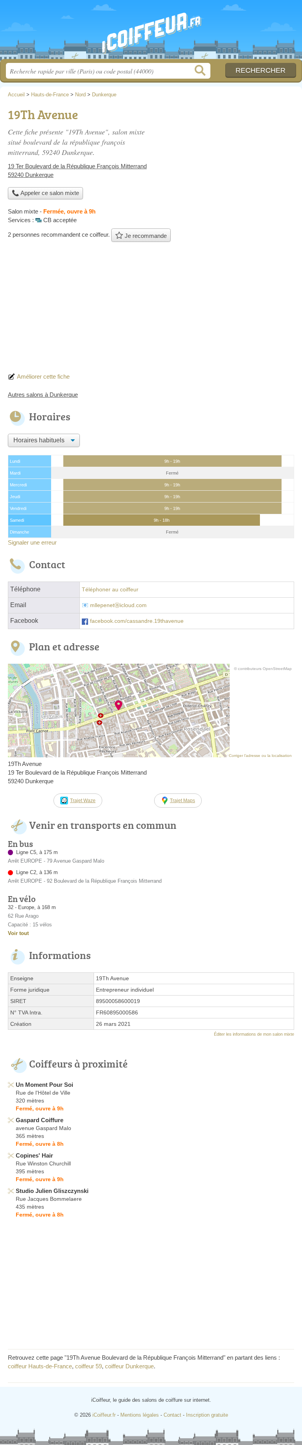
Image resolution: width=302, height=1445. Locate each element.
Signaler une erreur (32, 542)
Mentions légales (139, 1415)
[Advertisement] (151, 309)
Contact (172, 1415)
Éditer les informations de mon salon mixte (254, 1034)
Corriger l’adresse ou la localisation (260, 755)
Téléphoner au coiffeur (110, 590)
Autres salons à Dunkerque (43, 394)
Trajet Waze (83, 800)
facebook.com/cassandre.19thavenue (137, 621)
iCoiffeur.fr (151, 32)
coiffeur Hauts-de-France (40, 1366)
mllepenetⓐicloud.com (118, 605)
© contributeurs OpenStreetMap (263, 668)
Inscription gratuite (207, 1415)
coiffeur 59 (88, 1366)
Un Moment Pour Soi (44, 1084)
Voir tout (18, 933)
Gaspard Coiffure (39, 1120)
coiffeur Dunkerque (129, 1366)
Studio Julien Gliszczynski (52, 1190)
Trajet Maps (182, 800)
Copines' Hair (34, 1155)
